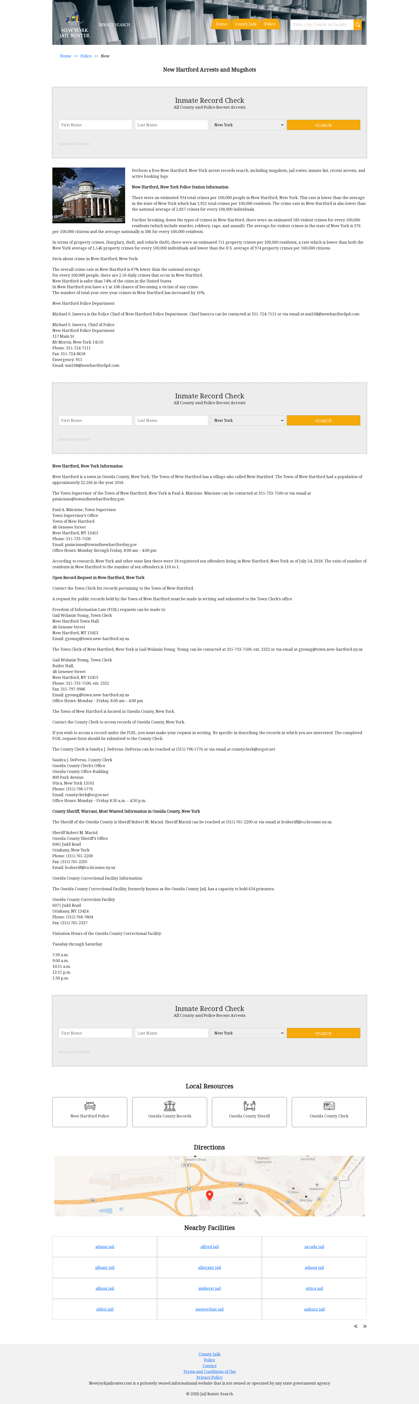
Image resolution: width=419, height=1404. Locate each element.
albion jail (105, 1288)
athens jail (314, 1267)
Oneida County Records (169, 1116)
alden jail (104, 1309)
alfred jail (210, 1246)
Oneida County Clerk (329, 1116)
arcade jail (314, 1246)
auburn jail (314, 1309)
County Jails (246, 24)
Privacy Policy (209, 1377)
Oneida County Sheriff (249, 1116)
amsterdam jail (209, 1309)
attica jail (314, 1288)
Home (221, 24)
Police (269, 24)
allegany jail (209, 1267)
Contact (209, 1365)
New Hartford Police (90, 1116)
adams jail (104, 1246)
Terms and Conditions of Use (209, 1371)
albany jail (104, 1267)
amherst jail (209, 1288)
